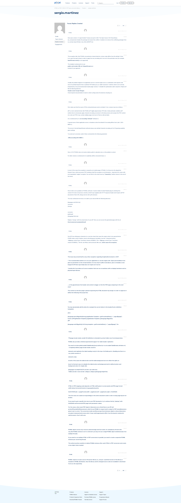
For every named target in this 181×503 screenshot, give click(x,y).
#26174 (125, 255)
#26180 (125, 458)
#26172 (125, 189)
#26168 (125, 36)
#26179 (125, 428)
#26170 (125, 150)
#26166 (125, 55)
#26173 (125, 235)
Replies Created (59, 41)
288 (123, 25)
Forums (84, 8)
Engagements (58, 44)
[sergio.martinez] (59, 34)
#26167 (125, 81)
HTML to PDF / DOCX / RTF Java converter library (67, 8)
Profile (56, 36)
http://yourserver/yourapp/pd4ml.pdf (77, 222)
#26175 (125, 283)
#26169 (125, 105)
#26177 (125, 336)
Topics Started (59, 39)
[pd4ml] (59, 3)
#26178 (125, 384)
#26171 (125, 168)
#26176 (125, 305)
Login (117, 3)
